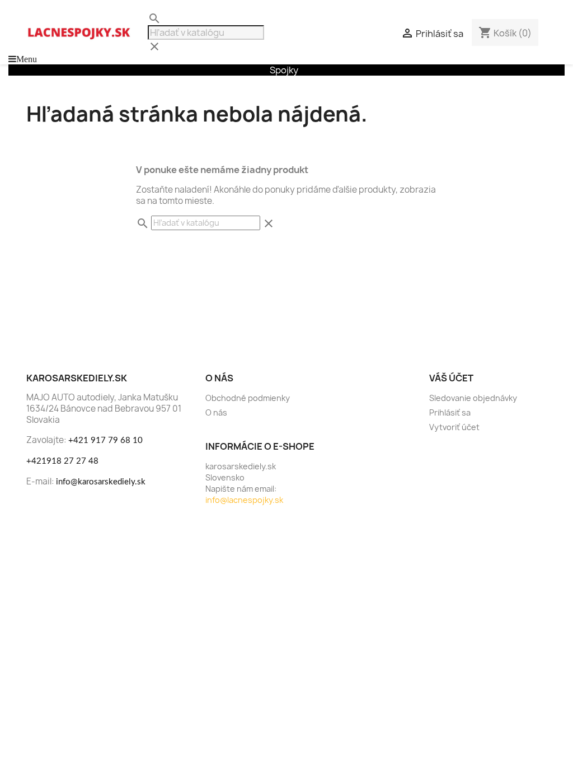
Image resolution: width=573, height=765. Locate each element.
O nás (216, 412)
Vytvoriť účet (454, 427)
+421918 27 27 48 (62, 461)
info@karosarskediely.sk (100, 482)
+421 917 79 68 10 (105, 440)
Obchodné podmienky (247, 398)
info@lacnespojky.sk (244, 500)
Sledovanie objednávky (473, 398)
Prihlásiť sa (450, 412)
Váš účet (451, 378)
